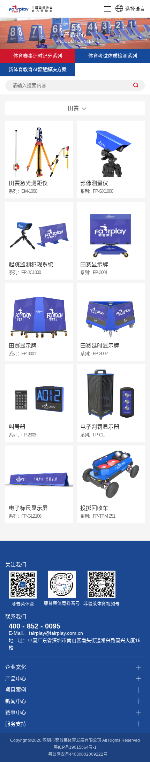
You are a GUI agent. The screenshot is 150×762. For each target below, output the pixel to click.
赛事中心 (15, 712)
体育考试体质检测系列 (112, 56)
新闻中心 (15, 701)
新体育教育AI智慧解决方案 (37, 69)
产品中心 (15, 678)
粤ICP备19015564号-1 (75, 747)
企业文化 (15, 667)
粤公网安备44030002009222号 (77, 754)
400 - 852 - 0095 (34, 626)
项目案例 (15, 690)
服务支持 (15, 724)
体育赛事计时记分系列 (37, 56)
